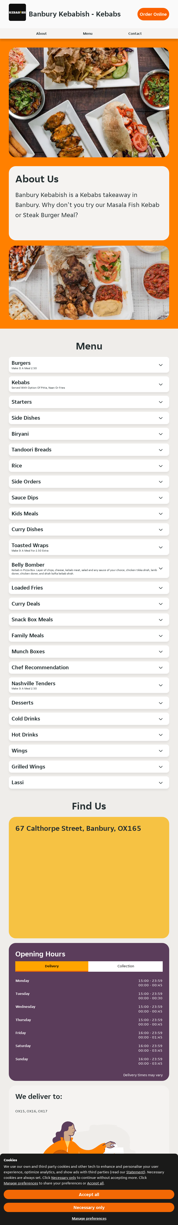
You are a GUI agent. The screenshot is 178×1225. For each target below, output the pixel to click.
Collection (126, 966)
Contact (135, 33)
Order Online (153, 14)
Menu (87, 33)
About (41, 33)
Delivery (52, 966)
